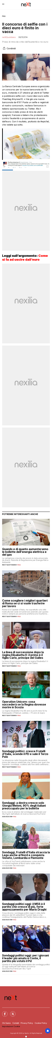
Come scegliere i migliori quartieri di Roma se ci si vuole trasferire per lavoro (25, 603)
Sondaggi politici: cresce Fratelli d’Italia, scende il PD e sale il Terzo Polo (25, 754)
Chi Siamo (6, 1023)
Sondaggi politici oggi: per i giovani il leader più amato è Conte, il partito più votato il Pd (25, 958)
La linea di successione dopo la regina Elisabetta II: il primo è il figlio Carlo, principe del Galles (23, 655)
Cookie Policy (41, 1023)
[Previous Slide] (5, 149)
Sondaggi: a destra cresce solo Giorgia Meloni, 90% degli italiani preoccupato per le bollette (24, 805)
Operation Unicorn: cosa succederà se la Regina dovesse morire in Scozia (24, 704)
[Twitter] (11, 1012)
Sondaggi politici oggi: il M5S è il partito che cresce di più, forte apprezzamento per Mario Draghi (24, 907)
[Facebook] (3, 1012)
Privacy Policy (27, 1023)
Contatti (15, 1023)
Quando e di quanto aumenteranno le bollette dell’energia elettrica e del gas (25, 552)
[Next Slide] (47, 149)
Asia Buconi (7, 817)
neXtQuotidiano (9, 37)
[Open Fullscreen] (47, 166)
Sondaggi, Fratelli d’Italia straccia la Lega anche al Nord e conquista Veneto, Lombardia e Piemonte (26, 855)
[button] (26, 148)
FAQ (3, 16)
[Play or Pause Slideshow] (4, 166)
